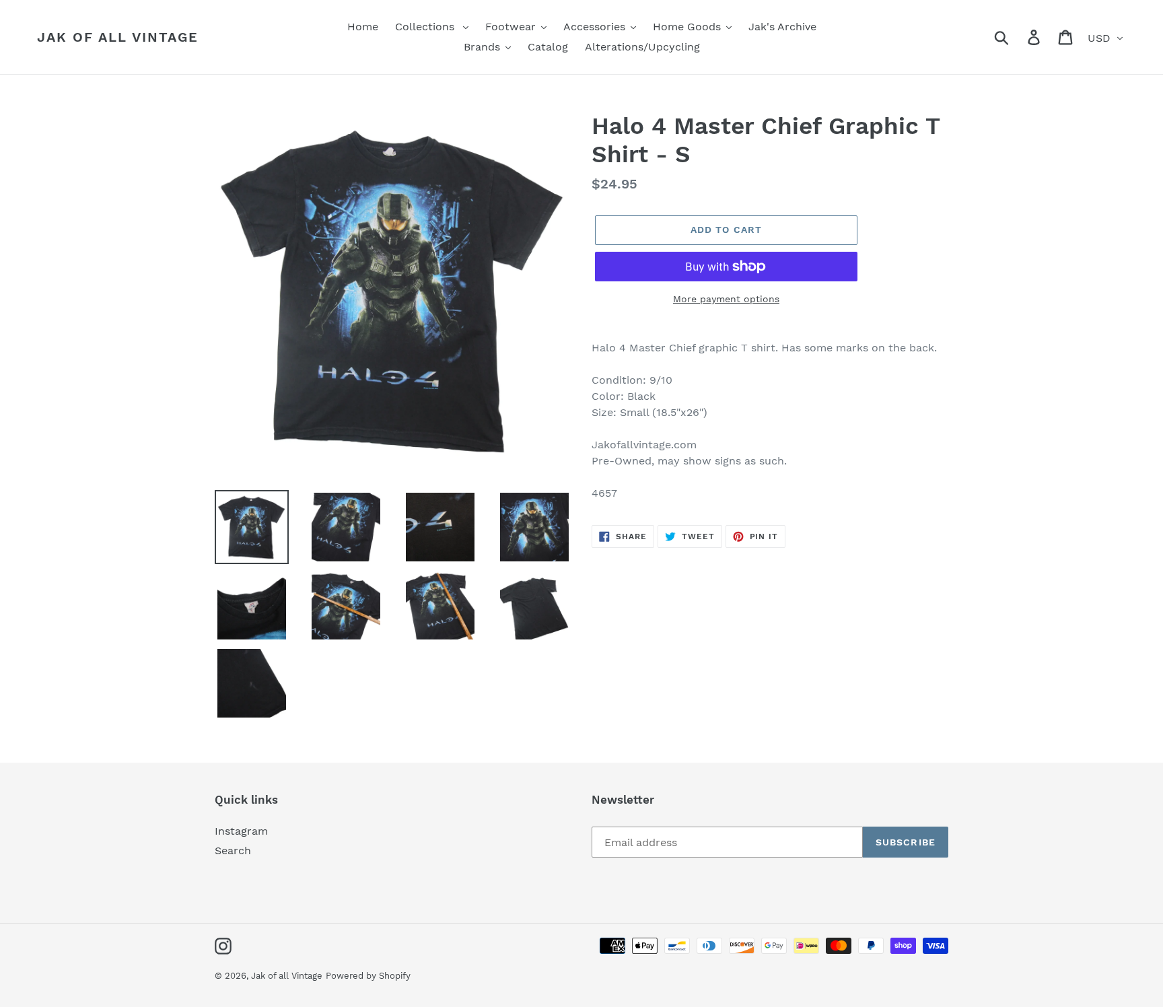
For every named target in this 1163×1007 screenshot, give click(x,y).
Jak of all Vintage (118, 37)
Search (233, 850)
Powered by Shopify (368, 976)
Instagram (241, 831)
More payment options (726, 298)
